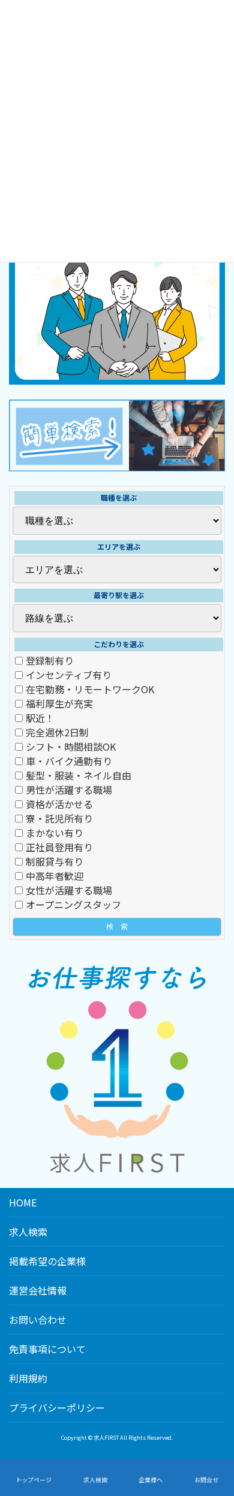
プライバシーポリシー (57, 1407)
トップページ (34, 1479)
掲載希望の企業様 (47, 1261)
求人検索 (28, 1231)
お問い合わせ (38, 1319)
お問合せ (206, 1479)
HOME (23, 1202)
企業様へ (151, 1479)
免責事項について (47, 1349)
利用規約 (28, 1378)
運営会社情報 (38, 1290)
